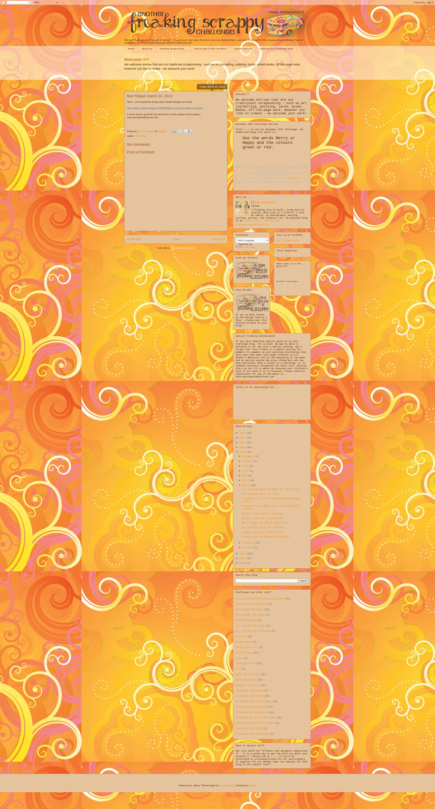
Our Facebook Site (288, 240)
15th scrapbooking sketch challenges (259, 598)
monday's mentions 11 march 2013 (263, 518)
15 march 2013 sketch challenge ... (265, 513)
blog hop (241, 636)
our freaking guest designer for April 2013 (270, 489)
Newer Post (134, 239)
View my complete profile (252, 224)
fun (238, 669)
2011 (242, 558)
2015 (242, 442)
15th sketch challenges (251, 604)
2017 (242, 433)
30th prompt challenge (250, 614)
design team (243, 642)
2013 (242, 452)
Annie (274, 756)
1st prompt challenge (249, 609)
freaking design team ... (173, 48)
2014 (242, 447)
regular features (243, 48)
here (246, 129)
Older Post (218, 239)
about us (147, 48)
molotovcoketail (227, 785)
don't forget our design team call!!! (266, 522)
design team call (246, 647)
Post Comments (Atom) (182, 248)
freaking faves (245, 663)
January (247, 547)
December (248, 456)
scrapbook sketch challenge (253, 701)
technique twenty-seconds (252, 733)
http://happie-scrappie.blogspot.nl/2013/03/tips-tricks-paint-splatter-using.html (165, 108)
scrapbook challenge (249, 690)
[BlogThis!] (182, 131)
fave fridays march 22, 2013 (260, 494)
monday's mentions (247, 685)
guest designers (246, 679)
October (247, 461)
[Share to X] (186, 131)
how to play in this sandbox (210, 48)
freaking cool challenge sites (276, 48)
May (245, 475)
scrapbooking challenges (251, 712)
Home (131, 48)
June (245, 470)
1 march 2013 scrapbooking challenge (265, 536)
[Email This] (179, 131)
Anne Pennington (265, 202)
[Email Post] (173, 131)
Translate (248, 247)
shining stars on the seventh (255, 723)
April (246, 480)
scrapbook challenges (249, 696)
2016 (242, 437)
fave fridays (140, 136)
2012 (242, 553)
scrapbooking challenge (251, 706)
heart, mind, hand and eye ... (265, 220)
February (248, 542)
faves (239, 658)
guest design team (247, 674)
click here (291, 178)
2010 (242, 563)
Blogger (252, 785)
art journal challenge (250, 625)
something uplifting (249, 728)
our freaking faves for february (263, 527)
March (246, 485)
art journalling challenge (253, 631)
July (245, 466)
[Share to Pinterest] (192, 131)
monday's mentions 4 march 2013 (262, 532)
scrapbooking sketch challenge (255, 717)
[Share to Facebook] (189, 131)
